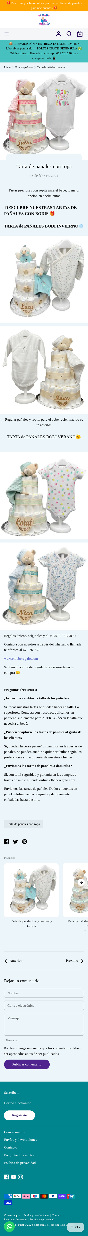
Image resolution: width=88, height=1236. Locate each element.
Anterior (15, 961)
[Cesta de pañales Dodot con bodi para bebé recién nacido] (44, 586)
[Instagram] (20, 1176)
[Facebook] (6, 1176)
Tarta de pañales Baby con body (31, 921)
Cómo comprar (15, 1132)
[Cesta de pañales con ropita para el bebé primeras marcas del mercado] (44, 495)
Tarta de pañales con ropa (23, 824)
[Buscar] (69, 32)
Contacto (10, 1147)
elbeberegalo (41, 1224)
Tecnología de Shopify (61, 1224)
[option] (31, 896)
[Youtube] (13, 1176)
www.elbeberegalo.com (21, 659)
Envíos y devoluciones (20, 1140)
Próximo (72, 961)
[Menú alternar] (6, 33)
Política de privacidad (20, 1163)
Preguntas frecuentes (19, 1155)
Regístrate (19, 1115)
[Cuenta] (58, 32)
